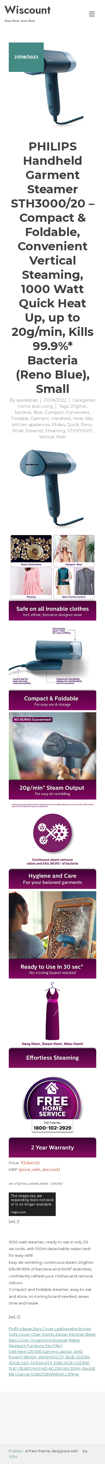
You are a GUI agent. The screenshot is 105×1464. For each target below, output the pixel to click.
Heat (78, 418)
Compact (54, 412)
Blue (38, 412)
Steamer (34, 430)
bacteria (23, 412)
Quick (73, 424)
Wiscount (27, 9)
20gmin (79, 406)
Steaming (55, 430)
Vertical (46, 436)
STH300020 (79, 430)
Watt (61, 436)
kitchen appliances (31, 424)
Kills (89, 418)
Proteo (15, 1451)
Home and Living (35, 406)
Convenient (77, 412)
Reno (86, 424)
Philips (58, 424)
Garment (40, 418)
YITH (13, 1456)
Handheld (61, 418)
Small (17, 430)
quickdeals (27, 400)
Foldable (20, 418)
